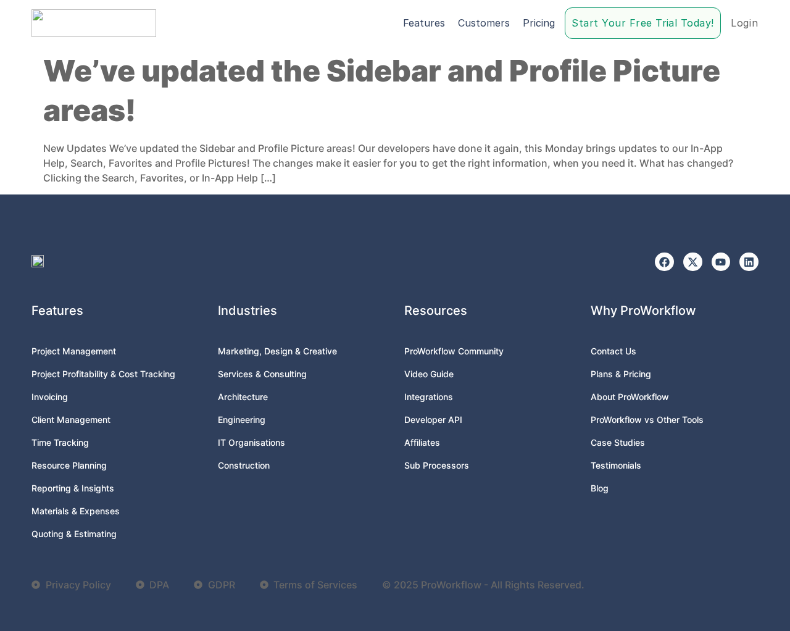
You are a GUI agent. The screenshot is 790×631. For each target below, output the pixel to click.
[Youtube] (721, 262)
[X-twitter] (692, 262)
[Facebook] (664, 262)
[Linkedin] (749, 262)
